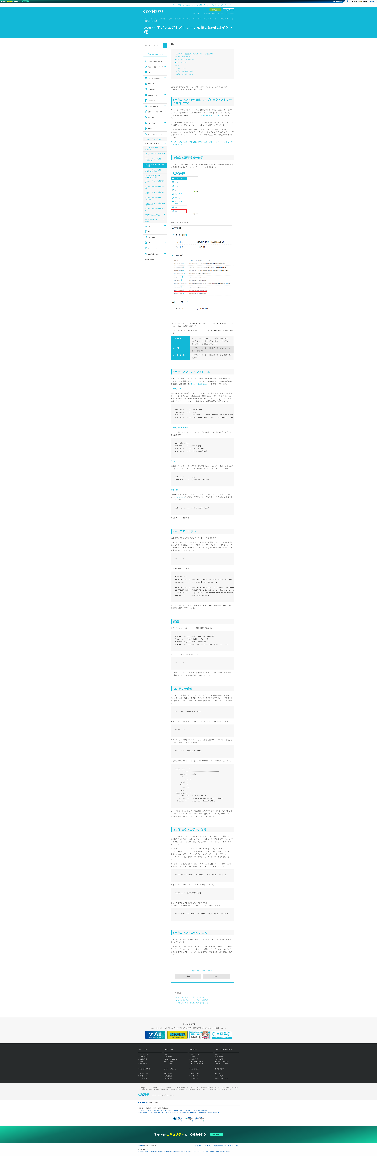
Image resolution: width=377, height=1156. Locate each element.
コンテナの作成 (181, 68)
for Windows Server (189, 5)
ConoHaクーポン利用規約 (179, 1088)
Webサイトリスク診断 (185, 1110)
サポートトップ (147, 19)
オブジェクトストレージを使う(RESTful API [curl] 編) (192, 1003)
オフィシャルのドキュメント (208, 115)
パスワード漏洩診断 (173, 1110)
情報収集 (199, 1151)
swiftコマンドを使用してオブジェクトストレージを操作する (194, 54)
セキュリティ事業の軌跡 (213, 1112)
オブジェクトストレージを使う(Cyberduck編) (190, 997)
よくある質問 (205, 13)
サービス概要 (227, 1089)
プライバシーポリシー (202, 1089)
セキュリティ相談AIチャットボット (200, 1110)
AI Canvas (207, 5)
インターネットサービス (143, 1151)
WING (174, 5)
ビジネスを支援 (167, 1151)
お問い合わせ (229, 13)
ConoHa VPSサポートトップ (163, 19)
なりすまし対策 (202, 1112)
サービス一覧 (222, 5)
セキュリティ (176, 1151)
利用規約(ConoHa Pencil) (229, 1088)
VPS (179, 5)
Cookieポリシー (213, 1089)
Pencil (214, 5)
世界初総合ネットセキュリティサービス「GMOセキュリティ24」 (152, 1110)
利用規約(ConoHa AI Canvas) (215, 1088)
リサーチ (194, 1151)
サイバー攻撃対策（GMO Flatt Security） (187, 1112)
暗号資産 (212, 1151)
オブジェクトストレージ (192, 19)
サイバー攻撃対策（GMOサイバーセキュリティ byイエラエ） (162, 1112)
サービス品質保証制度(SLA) (180, 1089)
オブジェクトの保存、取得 (184, 71)
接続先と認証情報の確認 (183, 57)
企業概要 (220, 1089)
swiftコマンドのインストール (185, 59)
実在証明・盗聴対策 (142, 1112)
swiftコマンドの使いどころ (184, 74)
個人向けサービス (220, 1151)
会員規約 (140, 1088)
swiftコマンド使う (181, 62)
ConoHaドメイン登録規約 (150, 1088)
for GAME (199, 5)
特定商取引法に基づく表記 (152, 1089)
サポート (231, 5)
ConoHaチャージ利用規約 (164, 1088)
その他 (227, 1151)
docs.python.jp (179, 497)
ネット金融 (205, 1151)
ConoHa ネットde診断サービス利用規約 (197, 1088)
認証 (177, 65)
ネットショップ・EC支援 (156, 1151)
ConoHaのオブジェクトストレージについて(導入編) (192, 1000)
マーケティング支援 (185, 1151)
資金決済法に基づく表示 (167, 1089)
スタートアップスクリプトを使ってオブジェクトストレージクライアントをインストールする (202, 143)
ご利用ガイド (195, 13)
